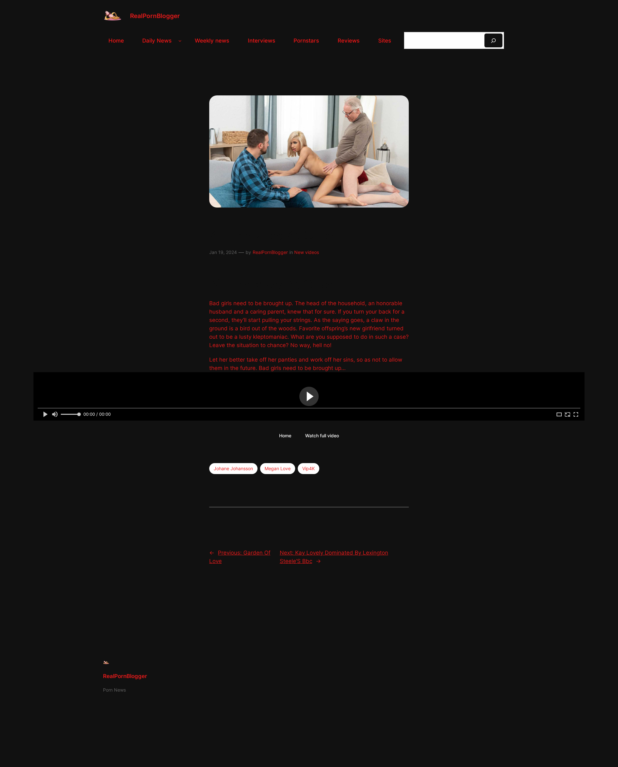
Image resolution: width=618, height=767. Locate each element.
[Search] (493, 40)
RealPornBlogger (155, 16)
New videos (306, 252)
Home (285, 435)
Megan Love (278, 468)
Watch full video (322, 435)
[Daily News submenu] (180, 40)
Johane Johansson (233, 468)
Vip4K (308, 468)
